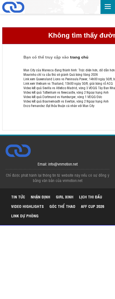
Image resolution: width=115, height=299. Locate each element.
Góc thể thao (62, 206)
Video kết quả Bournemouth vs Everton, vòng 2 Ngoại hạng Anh (66, 101)
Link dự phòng (25, 215)
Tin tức (18, 196)
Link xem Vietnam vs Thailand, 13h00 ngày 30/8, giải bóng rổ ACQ (68, 83)
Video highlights (27, 206)
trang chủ (79, 57)
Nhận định (40, 196)
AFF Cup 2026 (92, 206)
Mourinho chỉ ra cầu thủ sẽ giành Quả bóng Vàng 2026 (60, 74)
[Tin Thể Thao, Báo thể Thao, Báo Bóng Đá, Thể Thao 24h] (13, 7)
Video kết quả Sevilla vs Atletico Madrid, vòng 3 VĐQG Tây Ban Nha (69, 88)
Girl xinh (64, 196)
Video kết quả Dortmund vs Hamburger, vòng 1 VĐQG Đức (62, 96)
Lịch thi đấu (90, 196)
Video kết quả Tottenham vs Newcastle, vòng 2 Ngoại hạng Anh (66, 92)
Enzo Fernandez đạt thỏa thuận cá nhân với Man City (58, 105)
